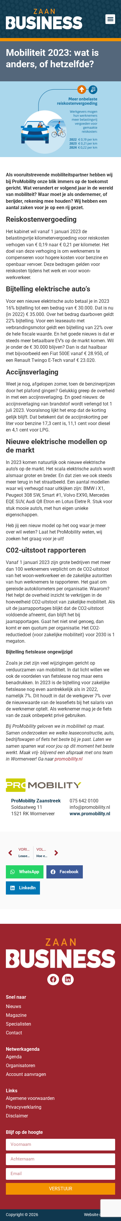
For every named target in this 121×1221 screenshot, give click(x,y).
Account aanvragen (26, 1074)
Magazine (16, 1015)
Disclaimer (17, 1116)
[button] (110, 19)
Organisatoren (20, 1065)
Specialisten (18, 1024)
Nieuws (13, 1006)
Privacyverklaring (23, 1107)
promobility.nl (69, 759)
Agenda (14, 1057)
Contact (14, 1033)
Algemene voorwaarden (30, 1098)
